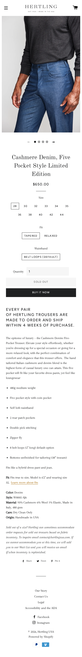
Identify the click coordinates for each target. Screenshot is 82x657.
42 (51, 214)
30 (25, 206)
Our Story (41, 590)
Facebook (43, 617)
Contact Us (41, 596)
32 (36, 206)
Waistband (41, 248)
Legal (41, 602)
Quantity (18, 271)
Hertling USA (46, 631)
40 (41, 214)
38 (30, 214)
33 (46, 206)
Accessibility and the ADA (41, 608)
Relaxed (51, 235)
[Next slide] (53, 141)
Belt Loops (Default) (41, 256)
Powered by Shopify (41, 636)
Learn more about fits (24, 482)
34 (56, 206)
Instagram (43, 623)
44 (62, 214)
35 (67, 206)
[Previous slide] (28, 141)
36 (19, 214)
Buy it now (41, 292)
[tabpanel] (41, 73)
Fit (41, 227)
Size (41, 197)
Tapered (30, 235)
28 (15, 206)
